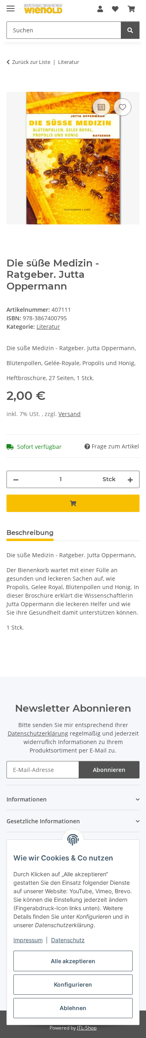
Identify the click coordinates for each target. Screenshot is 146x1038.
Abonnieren (109, 770)
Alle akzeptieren (73, 961)
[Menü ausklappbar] (10, 5)
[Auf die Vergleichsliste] (101, 107)
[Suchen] (130, 30)
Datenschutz (68, 940)
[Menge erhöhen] (130, 479)
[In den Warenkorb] (12, 87)
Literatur (48, 326)
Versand (69, 414)
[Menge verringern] (16, 479)
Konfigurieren (73, 984)
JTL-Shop (87, 1027)
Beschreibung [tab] (30, 533)
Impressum (28, 940)
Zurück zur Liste (31, 62)
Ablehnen (73, 1007)
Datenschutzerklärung (38, 733)
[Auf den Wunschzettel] (122, 107)
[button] (100, 9)
